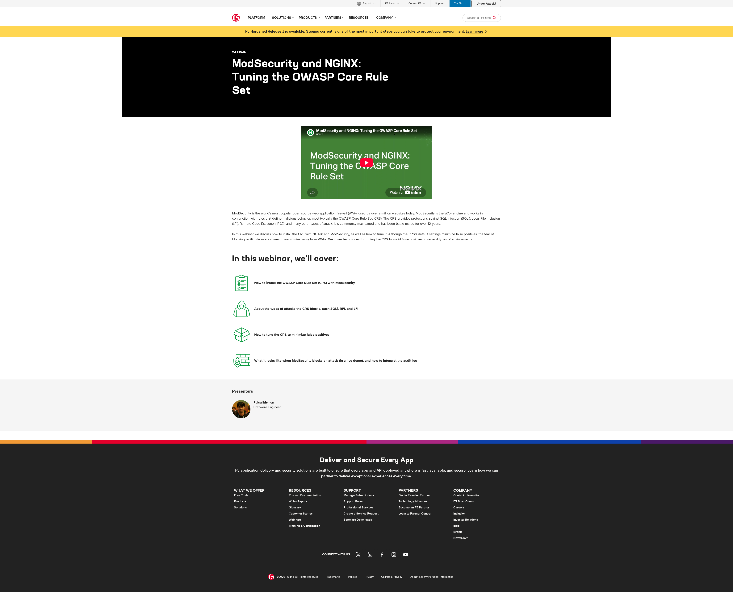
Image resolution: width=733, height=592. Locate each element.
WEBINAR (239, 52)
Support (440, 3)
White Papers (298, 501)
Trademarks (333, 576)
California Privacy (391, 576)
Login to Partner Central (415, 513)
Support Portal (353, 501)
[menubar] (366, 3)
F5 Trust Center (464, 501)
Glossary (295, 507)
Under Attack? (486, 4)
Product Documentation (305, 495)
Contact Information (466, 495)
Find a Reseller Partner (414, 495)
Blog (456, 526)
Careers (458, 507)
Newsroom (460, 538)
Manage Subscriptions (359, 495)
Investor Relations (465, 520)
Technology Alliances (413, 501)
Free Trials (241, 495)
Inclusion (459, 513)
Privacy (369, 576)
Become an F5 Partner (414, 507)
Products (240, 501)
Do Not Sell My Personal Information (432, 576)
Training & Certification (304, 526)
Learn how (476, 470)
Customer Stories (301, 513)
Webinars (295, 520)
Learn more (474, 31)
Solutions (240, 507)
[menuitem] (366, 3)
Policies (352, 576)
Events (458, 532)
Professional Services (358, 507)
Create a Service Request (361, 513)
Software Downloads (358, 520)
